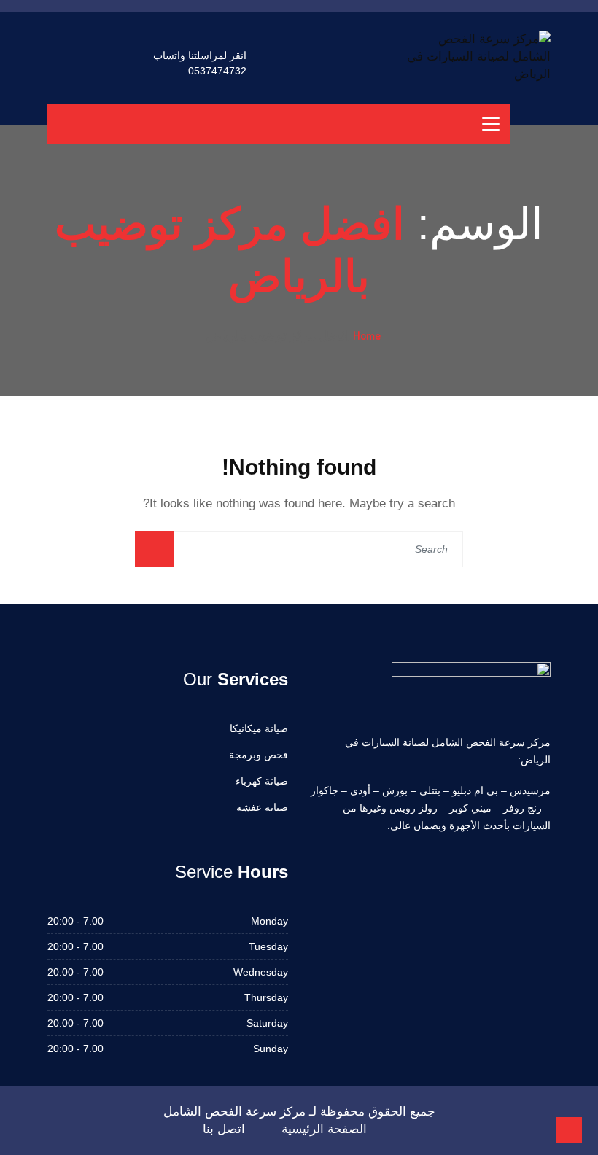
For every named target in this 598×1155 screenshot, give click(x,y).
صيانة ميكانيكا (259, 728)
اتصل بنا (224, 1129)
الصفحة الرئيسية (324, 1129)
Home (367, 335)
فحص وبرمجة (258, 755)
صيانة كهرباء (262, 781)
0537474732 (217, 71)
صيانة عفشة (262, 807)
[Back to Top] (569, 1130)
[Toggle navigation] (490, 124)
